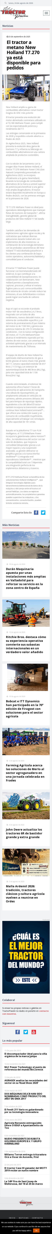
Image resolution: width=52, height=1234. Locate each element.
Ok (36, 1230)
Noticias (23, 1218)
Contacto (37, 1218)
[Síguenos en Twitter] (26, 1032)
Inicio (12, 1218)
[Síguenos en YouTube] (34, 1032)
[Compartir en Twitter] (43, 512)
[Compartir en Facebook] (36, 512)
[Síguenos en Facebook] (17, 1032)
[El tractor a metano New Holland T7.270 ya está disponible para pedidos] (26, 88)
